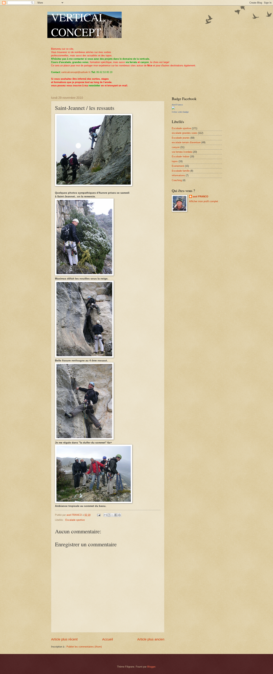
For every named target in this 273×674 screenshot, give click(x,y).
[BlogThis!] (109, 515)
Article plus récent (64, 639)
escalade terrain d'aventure (186, 142)
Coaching (177, 180)
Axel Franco (177, 105)
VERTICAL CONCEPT (78, 24)
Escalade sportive (75, 520)
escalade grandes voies (184, 133)
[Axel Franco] (173, 108)
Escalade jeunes (181, 137)
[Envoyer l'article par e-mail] (98, 515)
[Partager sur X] (112, 515)
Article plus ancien (150, 639)
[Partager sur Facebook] (116, 515)
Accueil (107, 639)
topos (175, 161)
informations (178, 175)
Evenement (178, 166)
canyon (176, 147)
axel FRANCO (200, 196)
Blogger (151, 666)
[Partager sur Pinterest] (119, 515)
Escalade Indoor (180, 156)
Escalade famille (181, 170)
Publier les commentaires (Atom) (84, 646)
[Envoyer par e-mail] (105, 515)
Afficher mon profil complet (203, 201)
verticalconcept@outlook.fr (75, 72)
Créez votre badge (180, 112)
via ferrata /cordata (182, 151)
